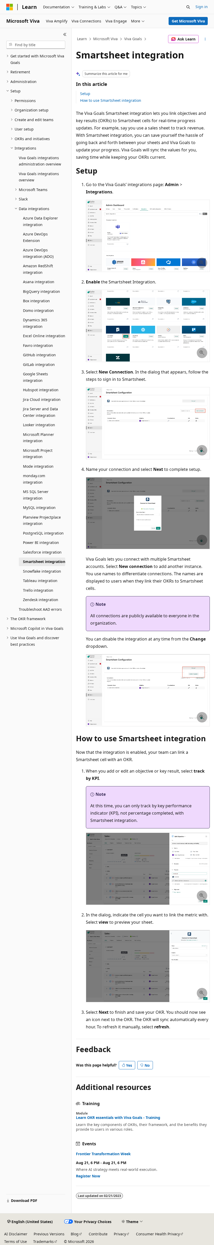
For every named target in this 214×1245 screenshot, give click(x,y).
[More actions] (205, 39)
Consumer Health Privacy (158, 1233)
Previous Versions (49, 1233)
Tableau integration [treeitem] (40, 580)
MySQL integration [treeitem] (39, 507)
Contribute (98, 1233)
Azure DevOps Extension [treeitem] (35, 237)
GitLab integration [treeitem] (39, 364)
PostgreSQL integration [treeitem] (43, 533)
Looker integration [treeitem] (39, 424)
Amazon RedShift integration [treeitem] (38, 269)
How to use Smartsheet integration (110, 100)
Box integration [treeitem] (36, 300)
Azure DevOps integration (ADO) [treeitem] (38, 253)
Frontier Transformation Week (103, 1154)
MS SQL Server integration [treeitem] (36, 495)
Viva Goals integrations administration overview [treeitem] (40, 161)
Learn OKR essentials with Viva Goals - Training (118, 1117)
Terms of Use (15, 1241)
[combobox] (35, 45)
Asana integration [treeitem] (38, 281)
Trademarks (43, 1241)
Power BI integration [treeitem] (41, 542)
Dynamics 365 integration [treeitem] (35, 323)
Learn (82, 38)
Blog (75, 1233)
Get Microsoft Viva (188, 21)
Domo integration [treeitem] (38, 310)
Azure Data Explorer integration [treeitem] (40, 221)
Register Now (88, 1175)
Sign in (201, 6)
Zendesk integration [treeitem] (40, 599)
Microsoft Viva (105, 38)
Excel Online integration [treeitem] (44, 335)
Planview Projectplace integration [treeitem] (42, 520)
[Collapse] (64, 34)
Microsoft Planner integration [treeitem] (38, 437)
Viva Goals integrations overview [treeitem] (39, 177)
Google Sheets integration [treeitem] (35, 377)
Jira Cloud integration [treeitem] (42, 399)
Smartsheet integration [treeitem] (44, 561)
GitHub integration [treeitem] (39, 354)
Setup (85, 93)
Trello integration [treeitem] (38, 590)
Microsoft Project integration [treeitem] (37, 453)
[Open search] (188, 7)
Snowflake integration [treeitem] (42, 571)
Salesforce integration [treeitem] (42, 552)
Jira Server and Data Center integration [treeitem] (40, 412)
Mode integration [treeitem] (38, 466)
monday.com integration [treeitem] (34, 479)
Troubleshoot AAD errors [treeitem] (40, 609)
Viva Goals (133, 38)
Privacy (120, 1233)
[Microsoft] (9, 7)
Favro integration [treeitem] (38, 345)
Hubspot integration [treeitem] (40, 389)
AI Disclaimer (15, 1233)
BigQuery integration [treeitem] (41, 291)
